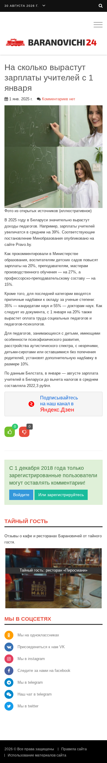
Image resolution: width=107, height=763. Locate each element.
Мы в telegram (30, 682)
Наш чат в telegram (35, 694)
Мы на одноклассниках (38, 635)
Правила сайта (74, 749)
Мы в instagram (31, 658)
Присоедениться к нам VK (41, 647)
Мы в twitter (28, 706)
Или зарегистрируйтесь (61, 494)
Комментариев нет (58, 99)
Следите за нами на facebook (44, 670)
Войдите (21, 494)
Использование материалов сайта (37, 755)
